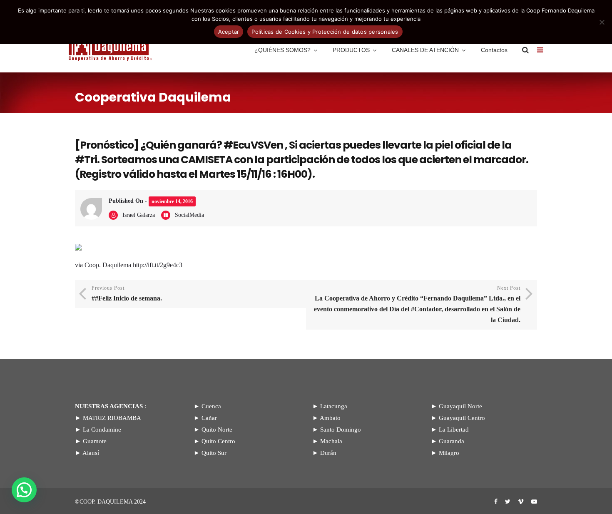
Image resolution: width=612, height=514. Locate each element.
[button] (24, 489)
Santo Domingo (340, 429)
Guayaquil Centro (462, 418)
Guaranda (451, 441)
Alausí (90, 452)
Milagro (449, 452)
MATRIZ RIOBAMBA (112, 418)
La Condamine (102, 429)
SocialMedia (189, 215)
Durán (328, 452)
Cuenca (211, 406)
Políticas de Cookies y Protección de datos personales (324, 31)
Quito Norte (217, 429)
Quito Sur (214, 452)
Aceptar (228, 31)
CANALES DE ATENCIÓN (425, 50)
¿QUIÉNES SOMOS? (282, 50)
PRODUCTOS (351, 50)
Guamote (95, 441)
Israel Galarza (138, 215)
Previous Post (127, 293)
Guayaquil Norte (460, 406)
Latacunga (333, 406)
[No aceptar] (601, 22)
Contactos (494, 50)
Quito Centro (218, 441)
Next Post (417, 304)
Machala (331, 441)
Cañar (209, 418)
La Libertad (454, 429)
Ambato (330, 418)
